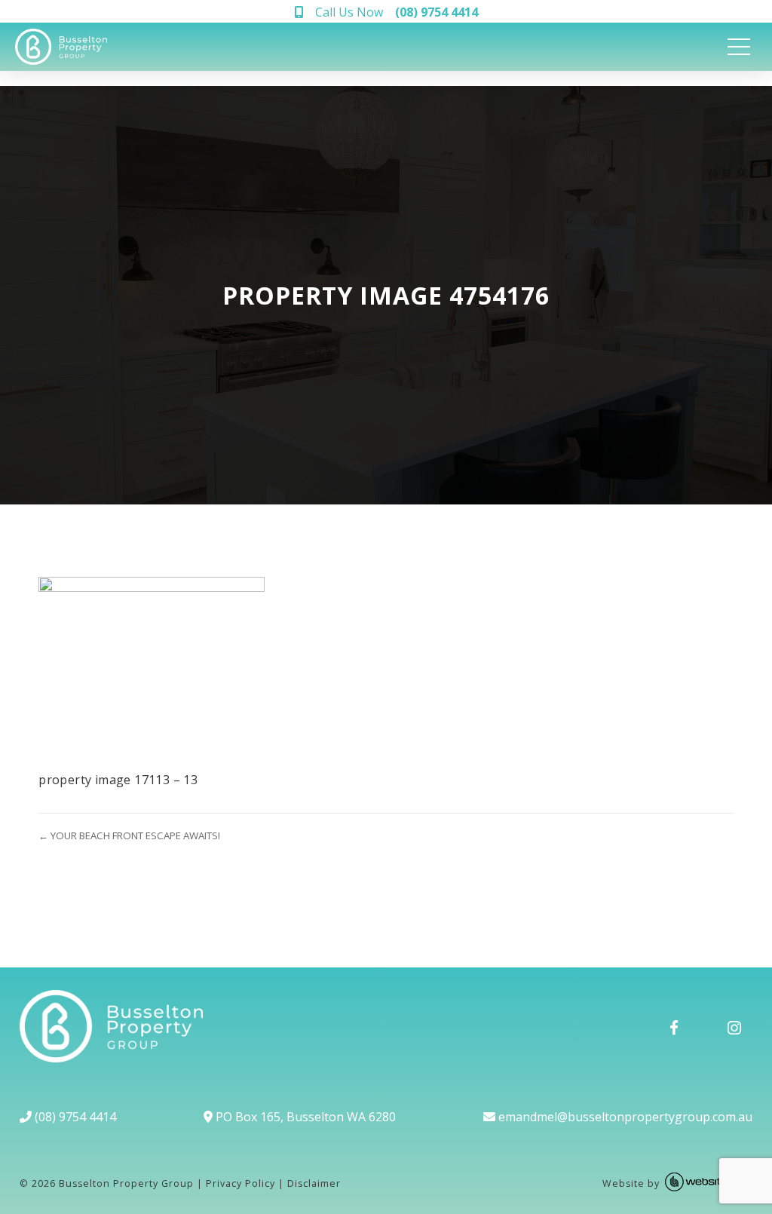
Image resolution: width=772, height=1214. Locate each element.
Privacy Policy (240, 1183)
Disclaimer (314, 1183)
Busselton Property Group (126, 1183)
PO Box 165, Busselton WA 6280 (304, 1116)
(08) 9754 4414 (74, 1116)
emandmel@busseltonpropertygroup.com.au (623, 1116)
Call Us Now (396, 12)
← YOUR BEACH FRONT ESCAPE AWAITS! (129, 835)
